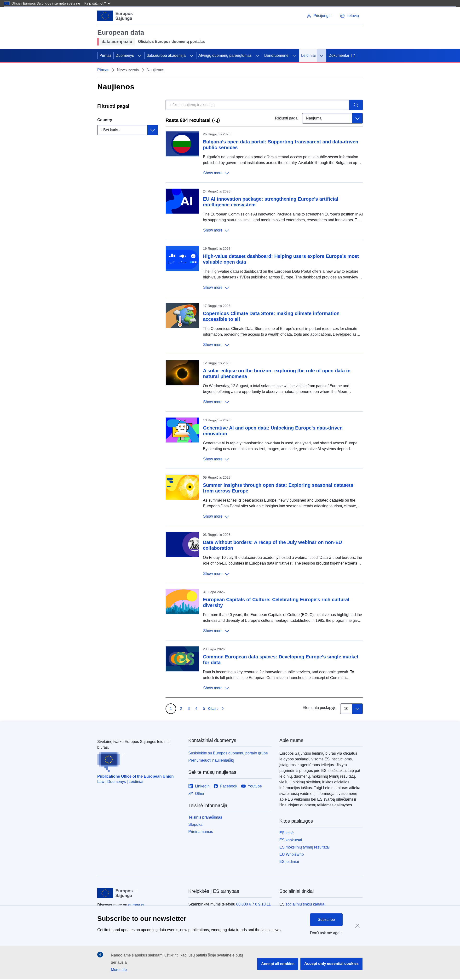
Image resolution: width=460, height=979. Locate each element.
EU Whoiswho (291, 854)
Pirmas (105, 55)
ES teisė (286, 833)
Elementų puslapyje (319, 708)
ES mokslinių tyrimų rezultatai (304, 847)
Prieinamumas (200, 832)
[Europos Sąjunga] (115, 16)
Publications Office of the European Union (135, 776)
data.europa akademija (166, 55)
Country (104, 120)
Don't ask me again (326, 933)
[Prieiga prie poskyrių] (139, 55)
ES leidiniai (289, 862)
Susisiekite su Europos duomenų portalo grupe (228, 753)
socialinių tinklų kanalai (305, 904)
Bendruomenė (276, 55)
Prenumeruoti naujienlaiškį (211, 760)
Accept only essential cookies (331, 964)
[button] (349, 16)
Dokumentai (338, 55)
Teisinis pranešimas (205, 817)
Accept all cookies (277, 964)
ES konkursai (290, 840)
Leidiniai (308, 55)
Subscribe (326, 919)
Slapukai (195, 824)
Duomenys (124, 55)
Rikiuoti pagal (287, 118)
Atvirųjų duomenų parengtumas (225, 55)
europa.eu (136, 905)
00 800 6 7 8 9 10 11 (253, 904)
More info (119, 970)
